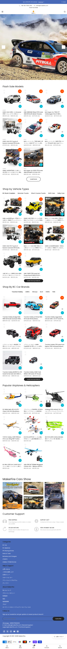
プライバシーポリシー (9, 593)
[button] (4, 90)
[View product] (41, 214)
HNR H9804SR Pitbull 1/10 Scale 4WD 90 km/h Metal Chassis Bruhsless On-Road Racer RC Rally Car (33, 113)
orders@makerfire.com (42, 5)
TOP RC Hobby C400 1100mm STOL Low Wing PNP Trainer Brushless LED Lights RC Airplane (12, 438)
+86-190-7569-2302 (26, 5)
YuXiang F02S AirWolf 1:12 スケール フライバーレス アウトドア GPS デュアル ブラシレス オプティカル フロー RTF (54, 410)
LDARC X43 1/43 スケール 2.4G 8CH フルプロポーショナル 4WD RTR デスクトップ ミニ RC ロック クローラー (33, 219)
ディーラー (6, 583)
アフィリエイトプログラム (10, 580)
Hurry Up (40, 2)
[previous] (3, 47)
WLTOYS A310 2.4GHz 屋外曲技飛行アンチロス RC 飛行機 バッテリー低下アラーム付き (54, 438)
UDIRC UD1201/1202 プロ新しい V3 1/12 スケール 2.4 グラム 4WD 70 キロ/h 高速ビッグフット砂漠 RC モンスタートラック (12, 171)
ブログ (4, 604)
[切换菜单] (2, 11)
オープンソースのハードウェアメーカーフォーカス (17, 607)
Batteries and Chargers (10, 556)
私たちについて (7, 590)
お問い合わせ (6, 569)
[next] (63, 47)
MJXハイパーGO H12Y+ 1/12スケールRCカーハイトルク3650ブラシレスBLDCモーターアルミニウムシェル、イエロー (54, 219)
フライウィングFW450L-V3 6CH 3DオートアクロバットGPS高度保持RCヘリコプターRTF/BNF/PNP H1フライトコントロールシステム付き (33, 410)
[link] (33, 47)
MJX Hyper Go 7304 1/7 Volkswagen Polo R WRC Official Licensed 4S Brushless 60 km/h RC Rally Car (54, 113)
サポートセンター (7, 577)
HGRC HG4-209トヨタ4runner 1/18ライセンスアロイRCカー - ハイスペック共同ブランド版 (12, 113)
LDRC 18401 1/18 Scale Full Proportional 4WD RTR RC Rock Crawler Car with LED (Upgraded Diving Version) (32, 274)
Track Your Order (33, 7)
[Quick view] (20, 102)
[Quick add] (20, 106)
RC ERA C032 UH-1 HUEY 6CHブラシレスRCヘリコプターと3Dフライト (12, 465)
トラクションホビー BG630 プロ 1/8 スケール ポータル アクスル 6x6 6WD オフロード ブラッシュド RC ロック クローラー (12, 345)
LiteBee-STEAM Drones (9, 562)
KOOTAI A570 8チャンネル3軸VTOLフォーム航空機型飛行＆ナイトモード (33, 438)
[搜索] (64, 11)
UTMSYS (5, 559)
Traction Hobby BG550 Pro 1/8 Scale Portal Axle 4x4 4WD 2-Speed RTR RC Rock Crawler (12, 373)
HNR (25, 110)
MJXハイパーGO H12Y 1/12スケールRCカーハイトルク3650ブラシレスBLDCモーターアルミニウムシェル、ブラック (33, 247)
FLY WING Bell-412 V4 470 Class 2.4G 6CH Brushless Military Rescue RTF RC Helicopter (11, 410)
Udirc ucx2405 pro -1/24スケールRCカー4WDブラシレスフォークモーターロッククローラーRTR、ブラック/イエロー (12, 219)
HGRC (4, 110)
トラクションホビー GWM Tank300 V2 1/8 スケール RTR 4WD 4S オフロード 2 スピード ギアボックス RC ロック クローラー (33, 345)
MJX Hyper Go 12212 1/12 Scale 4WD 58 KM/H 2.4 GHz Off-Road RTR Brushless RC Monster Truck (33, 171)
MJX (46, 110)
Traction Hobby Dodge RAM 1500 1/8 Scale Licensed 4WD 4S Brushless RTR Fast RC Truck (12, 318)
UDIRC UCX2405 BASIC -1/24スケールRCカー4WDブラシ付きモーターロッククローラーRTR (54, 247)
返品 (4, 599)
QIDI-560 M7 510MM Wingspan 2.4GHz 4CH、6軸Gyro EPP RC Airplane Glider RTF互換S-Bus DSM (33, 465)
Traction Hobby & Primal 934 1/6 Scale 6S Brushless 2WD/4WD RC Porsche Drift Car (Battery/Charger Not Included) (33, 318)
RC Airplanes (6, 548)
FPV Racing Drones (8, 551)
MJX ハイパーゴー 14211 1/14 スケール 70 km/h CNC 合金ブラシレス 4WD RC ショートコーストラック (54, 142)
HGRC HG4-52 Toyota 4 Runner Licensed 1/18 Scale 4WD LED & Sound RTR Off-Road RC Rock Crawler (11, 142)
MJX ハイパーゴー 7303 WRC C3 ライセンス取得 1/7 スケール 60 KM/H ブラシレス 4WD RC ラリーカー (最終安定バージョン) (33, 142)
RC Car (5, 545)
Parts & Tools (7, 553)
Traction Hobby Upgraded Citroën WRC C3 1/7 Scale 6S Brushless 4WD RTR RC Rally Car (54, 318)
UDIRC (4, 168)
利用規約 (5, 596)
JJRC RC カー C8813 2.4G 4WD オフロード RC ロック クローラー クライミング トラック (12, 274)
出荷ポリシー (6, 575)
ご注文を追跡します (8, 572)
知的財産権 (6, 601)
